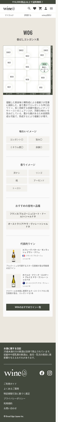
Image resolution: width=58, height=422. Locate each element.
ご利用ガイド (10, 384)
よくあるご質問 (11, 389)
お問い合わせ (10, 408)
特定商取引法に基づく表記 (17, 394)
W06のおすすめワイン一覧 (28, 307)
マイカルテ (9, 15)
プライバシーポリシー (14, 398)
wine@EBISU (46, 15)
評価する (27, 15)
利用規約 (8, 403)
